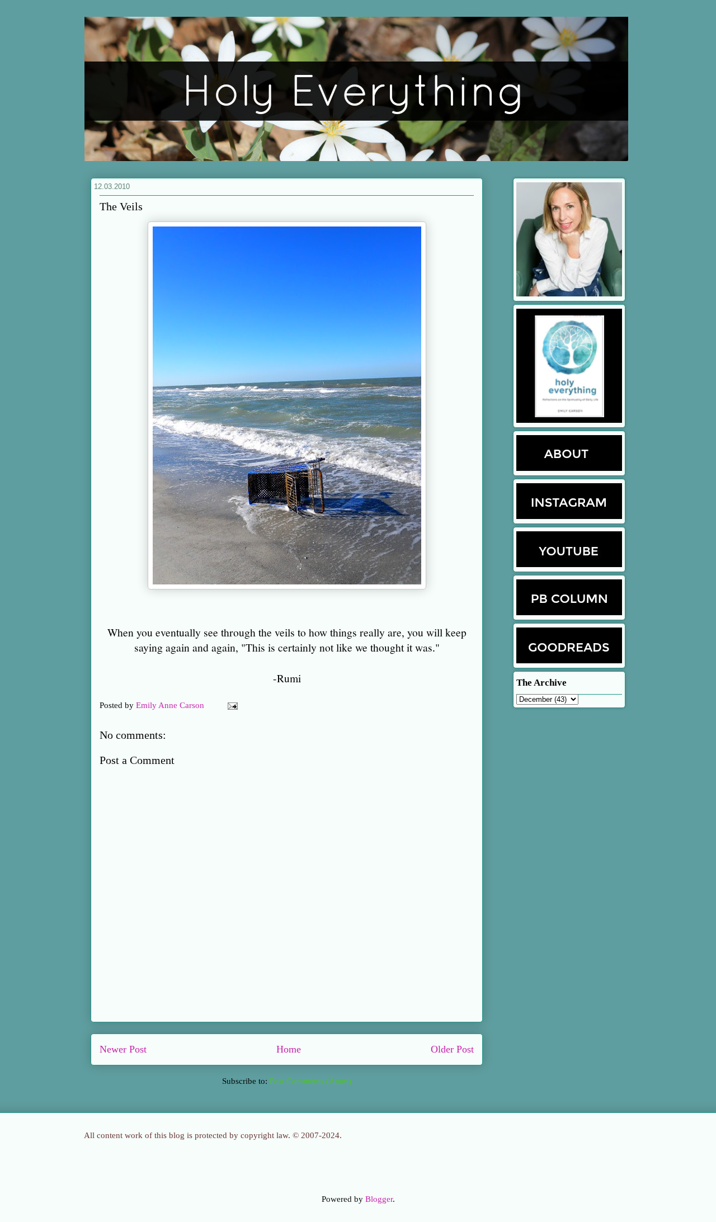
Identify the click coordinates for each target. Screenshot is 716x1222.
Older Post (452, 1049)
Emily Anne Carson (171, 705)
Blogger (379, 1199)
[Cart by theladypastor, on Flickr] (287, 586)
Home (288, 1049)
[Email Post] (230, 705)
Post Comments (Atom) (310, 1081)
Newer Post (123, 1049)
